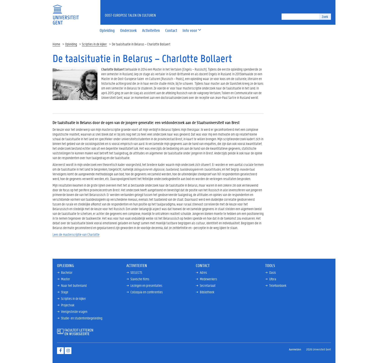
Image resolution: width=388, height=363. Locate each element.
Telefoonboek (277, 285)
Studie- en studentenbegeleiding (81, 318)
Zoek (325, 16)
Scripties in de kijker (94, 44)
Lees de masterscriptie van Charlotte (76, 234)
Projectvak (67, 305)
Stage (64, 292)
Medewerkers (208, 278)
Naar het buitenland (74, 285)
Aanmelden (295, 349)
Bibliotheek (207, 292)
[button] (190, 31)
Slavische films (139, 278)
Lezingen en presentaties (146, 285)
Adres (203, 272)
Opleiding (71, 44)
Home (56, 44)
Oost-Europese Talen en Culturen (130, 15)
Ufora (272, 278)
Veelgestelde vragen (74, 311)
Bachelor (67, 272)
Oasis (272, 272)
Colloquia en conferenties (146, 292)
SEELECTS (136, 272)
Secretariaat (208, 285)
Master (65, 278)
